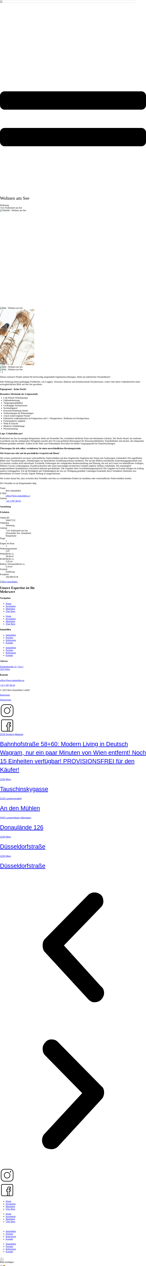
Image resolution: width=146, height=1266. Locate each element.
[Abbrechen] (1, 1265)
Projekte (9, 637)
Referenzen (11, 640)
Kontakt (9, 643)
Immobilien (11, 635)
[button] (73, 947)
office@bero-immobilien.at (18, 496)
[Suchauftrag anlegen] (4, 1265)
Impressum (5, 695)
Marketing (10, 609)
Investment (11, 606)
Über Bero (10, 611)
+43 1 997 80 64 (13, 501)
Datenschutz (5, 700)
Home (8, 603)
